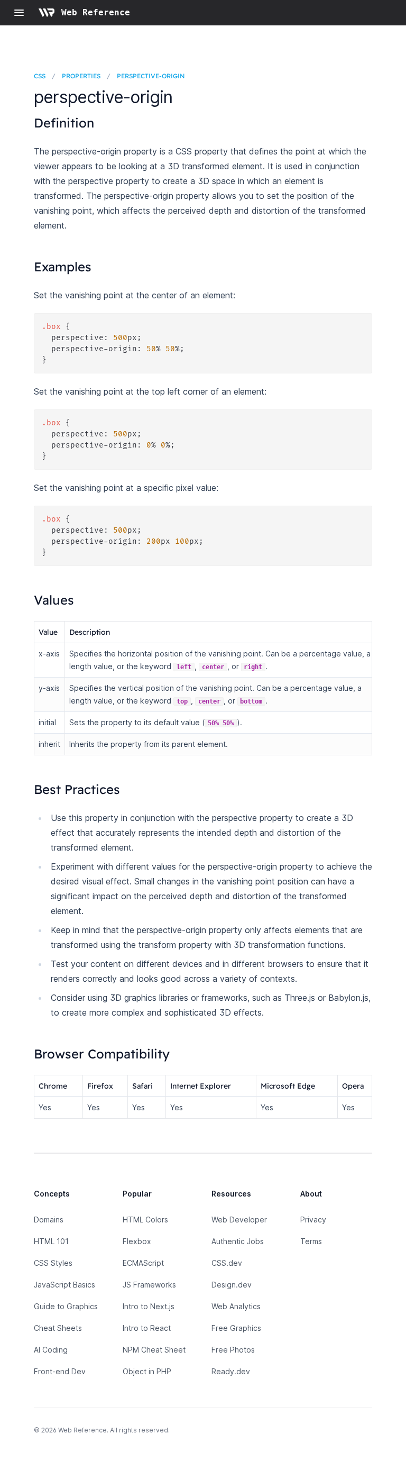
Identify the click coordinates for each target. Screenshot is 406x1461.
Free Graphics (236, 1327)
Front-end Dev (60, 1371)
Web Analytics (236, 1306)
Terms (311, 1241)
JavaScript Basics (64, 1284)
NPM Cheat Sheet (154, 1349)
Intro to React (147, 1327)
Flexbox (137, 1241)
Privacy (313, 1219)
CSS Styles (53, 1262)
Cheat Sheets (58, 1327)
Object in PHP (147, 1371)
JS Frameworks (149, 1284)
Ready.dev (230, 1371)
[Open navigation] (19, 12)
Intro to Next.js (148, 1306)
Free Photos (233, 1349)
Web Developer (239, 1219)
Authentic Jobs (237, 1241)
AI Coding (51, 1349)
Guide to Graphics (66, 1306)
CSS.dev (226, 1262)
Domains (48, 1219)
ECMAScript (143, 1262)
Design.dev (231, 1284)
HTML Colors (145, 1219)
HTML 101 (51, 1241)
